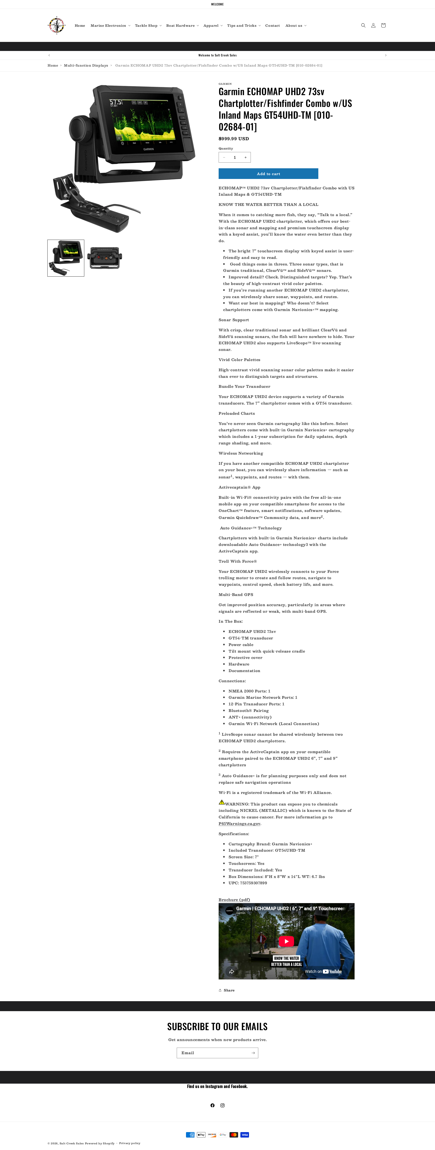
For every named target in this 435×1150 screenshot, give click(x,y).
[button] (110, 25)
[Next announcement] (386, 55)
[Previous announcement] (49, 55)
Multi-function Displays (86, 65)
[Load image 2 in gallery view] (104, 258)
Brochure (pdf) (234, 900)
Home (53, 65)
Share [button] (229, 990)
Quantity (226, 148)
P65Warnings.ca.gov (239, 823)
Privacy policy (129, 1143)
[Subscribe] (253, 1053)
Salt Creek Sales (72, 1143)
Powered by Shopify (100, 1143)
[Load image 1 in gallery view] (66, 258)
